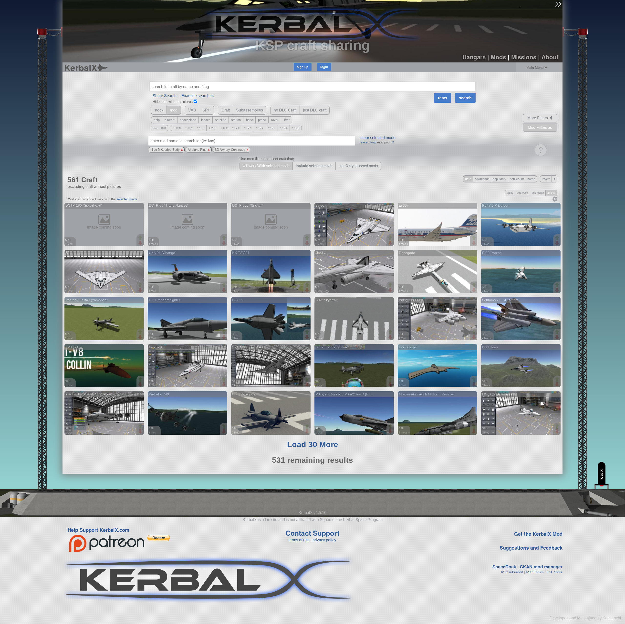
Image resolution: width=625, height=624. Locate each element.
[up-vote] (141, 238)
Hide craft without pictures (173, 101)
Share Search (165, 96)
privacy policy (324, 540)
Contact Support (312, 533)
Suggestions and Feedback (531, 547)
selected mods (126, 199)
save (364, 142)
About (550, 57)
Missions (523, 57)
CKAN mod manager (541, 567)
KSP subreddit (512, 572)
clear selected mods (378, 138)
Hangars (474, 57)
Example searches (197, 96)
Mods (498, 57)
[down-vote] (141, 243)
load (373, 142)
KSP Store (554, 572)
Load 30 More (312, 444)
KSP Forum (535, 572)
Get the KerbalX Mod (538, 533)
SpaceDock (504, 567)
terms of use (299, 540)
